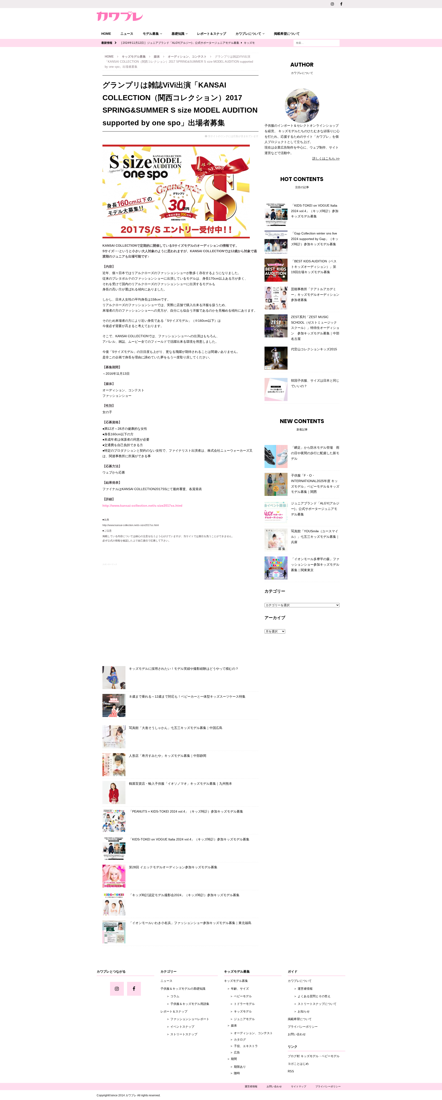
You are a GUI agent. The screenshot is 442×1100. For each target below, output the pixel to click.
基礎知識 (178, 33)
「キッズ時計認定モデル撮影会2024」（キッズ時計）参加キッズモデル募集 (184, 895)
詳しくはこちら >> (326, 158)
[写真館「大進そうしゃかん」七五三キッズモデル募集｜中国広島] (113, 736)
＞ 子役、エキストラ (241, 1046)
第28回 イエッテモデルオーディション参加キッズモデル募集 (173, 867)
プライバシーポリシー (303, 1026)
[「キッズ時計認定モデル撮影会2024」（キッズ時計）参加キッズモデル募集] (113, 904)
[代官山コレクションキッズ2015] (276, 358)
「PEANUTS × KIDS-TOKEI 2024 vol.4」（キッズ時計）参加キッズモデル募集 (186, 811)
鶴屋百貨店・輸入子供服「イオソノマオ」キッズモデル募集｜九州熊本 (180, 783)
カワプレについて (248, 33)
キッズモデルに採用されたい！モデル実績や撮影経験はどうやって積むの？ (183, 668)
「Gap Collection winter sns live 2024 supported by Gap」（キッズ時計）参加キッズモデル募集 (314, 238)
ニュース (126, 33)
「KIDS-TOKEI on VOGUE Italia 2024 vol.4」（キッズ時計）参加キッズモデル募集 (189, 839)
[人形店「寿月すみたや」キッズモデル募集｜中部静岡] (113, 764)
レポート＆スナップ (211, 33)
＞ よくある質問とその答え (309, 996)
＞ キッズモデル (238, 1011)
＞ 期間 (230, 1059)
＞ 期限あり (235, 1066)
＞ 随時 (232, 1073)
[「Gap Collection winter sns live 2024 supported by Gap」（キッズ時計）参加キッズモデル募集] (276, 242)
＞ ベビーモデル (238, 996)
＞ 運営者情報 (300, 988)
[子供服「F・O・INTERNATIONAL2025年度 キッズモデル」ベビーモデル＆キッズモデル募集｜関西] (276, 484)
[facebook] (341, 4)
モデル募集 (151, 33)
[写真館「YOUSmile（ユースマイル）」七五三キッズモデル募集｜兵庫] (276, 540)
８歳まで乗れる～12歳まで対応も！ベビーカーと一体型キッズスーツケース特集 (187, 696)
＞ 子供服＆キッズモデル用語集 (184, 1004)
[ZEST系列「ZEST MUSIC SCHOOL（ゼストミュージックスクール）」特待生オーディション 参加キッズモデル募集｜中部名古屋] (276, 325)
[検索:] (317, 42)
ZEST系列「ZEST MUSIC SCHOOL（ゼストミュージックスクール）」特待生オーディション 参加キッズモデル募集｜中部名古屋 (315, 328)
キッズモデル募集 (134, 56)
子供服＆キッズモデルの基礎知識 (182, 988)
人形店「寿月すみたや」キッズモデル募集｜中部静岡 (167, 756)
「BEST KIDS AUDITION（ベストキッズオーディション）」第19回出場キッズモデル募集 (314, 266)
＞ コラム (169, 996)
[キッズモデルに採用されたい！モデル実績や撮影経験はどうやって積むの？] (113, 677)
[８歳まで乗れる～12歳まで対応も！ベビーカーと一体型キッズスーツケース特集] (113, 705)
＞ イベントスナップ (177, 1026)
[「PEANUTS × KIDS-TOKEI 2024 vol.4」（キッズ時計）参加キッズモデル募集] (113, 820)
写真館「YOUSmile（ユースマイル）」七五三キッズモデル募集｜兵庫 (315, 536)
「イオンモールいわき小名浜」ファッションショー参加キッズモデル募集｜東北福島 (190, 923)
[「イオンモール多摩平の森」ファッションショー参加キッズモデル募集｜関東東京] (276, 567)
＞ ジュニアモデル (239, 1019)
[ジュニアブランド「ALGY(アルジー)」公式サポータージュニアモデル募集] (276, 512)
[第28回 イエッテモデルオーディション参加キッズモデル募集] (113, 876)
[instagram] (332, 4)
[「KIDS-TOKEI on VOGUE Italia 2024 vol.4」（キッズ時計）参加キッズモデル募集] (113, 848)
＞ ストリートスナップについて (312, 1004)
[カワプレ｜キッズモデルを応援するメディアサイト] (120, 16)
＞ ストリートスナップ (178, 1034)
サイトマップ (298, 1086)
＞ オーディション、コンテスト (248, 1033)
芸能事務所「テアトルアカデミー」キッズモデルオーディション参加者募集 (315, 294)
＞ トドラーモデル (239, 1004)
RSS (291, 1071)
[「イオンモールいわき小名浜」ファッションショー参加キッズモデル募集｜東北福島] (113, 931)
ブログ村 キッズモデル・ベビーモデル (314, 1056)
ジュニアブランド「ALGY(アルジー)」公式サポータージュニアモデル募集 (315, 508)
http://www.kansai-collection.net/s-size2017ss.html (142, 505)
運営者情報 (251, 1086)
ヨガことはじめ (298, 1063)
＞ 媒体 (230, 1025)
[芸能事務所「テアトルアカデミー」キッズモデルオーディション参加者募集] (276, 298)
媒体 (157, 56)
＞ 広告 (232, 1052)
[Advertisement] (180, 613)
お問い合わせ (297, 1034)
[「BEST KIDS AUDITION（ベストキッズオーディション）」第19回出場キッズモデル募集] (276, 270)
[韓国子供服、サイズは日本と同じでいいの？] (276, 389)
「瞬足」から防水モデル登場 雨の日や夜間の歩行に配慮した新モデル (315, 453)
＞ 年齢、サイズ (236, 988)
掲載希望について (287, 33)
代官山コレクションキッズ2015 (314, 349)
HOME (106, 33)
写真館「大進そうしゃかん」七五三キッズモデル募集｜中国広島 (175, 728)
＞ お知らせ (299, 1011)
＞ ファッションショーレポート (184, 1019)
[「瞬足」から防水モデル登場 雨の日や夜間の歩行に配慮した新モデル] (276, 456)
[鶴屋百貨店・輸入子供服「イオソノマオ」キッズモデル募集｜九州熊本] (113, 792)
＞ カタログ (235, 1039)
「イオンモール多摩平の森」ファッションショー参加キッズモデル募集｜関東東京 (315, 564)
